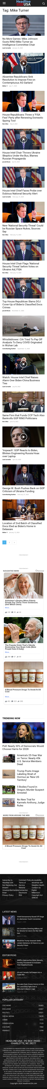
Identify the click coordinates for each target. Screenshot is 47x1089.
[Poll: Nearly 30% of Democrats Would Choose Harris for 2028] (23, 732)
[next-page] (14, 542)
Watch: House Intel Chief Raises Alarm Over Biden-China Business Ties (21, 380)
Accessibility (36, 880)
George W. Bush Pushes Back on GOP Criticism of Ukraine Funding (23, 490)
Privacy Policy (7, 895)
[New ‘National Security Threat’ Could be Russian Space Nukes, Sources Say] (23, 212)
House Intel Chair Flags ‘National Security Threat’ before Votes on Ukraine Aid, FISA (20, 266)
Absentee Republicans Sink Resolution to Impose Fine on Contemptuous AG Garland (18, 79)
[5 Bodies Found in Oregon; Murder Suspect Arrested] (8, 789)
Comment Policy (25, 880)
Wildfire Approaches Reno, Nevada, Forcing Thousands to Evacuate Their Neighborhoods (30, 962)
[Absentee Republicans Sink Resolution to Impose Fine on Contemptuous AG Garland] (23, 63)
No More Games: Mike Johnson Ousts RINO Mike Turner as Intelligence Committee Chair (20, 41)
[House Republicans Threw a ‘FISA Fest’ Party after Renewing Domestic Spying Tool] (23, 101)
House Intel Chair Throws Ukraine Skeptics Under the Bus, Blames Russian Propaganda (21, 155)
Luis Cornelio (6, 48)
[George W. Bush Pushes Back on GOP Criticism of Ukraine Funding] (23, 474)
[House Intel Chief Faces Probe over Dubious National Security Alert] (23, 177)
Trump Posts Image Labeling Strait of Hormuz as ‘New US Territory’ (28, 775)
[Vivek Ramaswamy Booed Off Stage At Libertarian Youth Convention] (8, 920)
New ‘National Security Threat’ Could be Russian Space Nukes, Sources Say (22, 228)
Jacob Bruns (6, 162)
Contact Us (36, 888)
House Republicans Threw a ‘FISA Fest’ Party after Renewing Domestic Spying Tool (22, 117)
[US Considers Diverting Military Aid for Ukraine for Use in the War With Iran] (8, 932)
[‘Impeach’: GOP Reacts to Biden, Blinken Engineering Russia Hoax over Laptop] (23, 436)
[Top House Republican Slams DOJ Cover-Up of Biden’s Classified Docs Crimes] (23, 288)
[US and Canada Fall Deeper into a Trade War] (8, 975)
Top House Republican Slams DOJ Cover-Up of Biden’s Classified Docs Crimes (22, 304)
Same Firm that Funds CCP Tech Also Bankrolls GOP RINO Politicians (23, 417)
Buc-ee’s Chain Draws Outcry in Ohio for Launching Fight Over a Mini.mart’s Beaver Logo (30, 986)
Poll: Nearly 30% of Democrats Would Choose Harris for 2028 (23, 748)
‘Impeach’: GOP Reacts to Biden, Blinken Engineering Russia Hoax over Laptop (20, 453)
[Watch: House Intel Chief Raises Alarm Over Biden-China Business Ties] (23, 364)
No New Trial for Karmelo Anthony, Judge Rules (30, 802)
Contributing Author (9, 348)
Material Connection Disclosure (23, 890)
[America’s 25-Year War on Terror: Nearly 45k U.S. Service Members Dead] (8, 758)
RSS (20, 895)
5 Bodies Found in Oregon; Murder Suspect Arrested (30, 789)
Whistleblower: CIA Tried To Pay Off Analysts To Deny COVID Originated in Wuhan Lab (22, 342)
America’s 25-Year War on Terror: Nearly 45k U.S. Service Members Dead (29, 760)
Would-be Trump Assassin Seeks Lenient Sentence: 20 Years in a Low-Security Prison (30, 943)
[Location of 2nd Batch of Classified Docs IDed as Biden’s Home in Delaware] (23, 509)
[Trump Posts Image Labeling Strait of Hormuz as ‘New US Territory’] (8, 774)
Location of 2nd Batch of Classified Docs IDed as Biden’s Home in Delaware (22, 526)
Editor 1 (4, 86)
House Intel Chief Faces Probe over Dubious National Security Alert (22, 192)
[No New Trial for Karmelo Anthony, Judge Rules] (8, 802)
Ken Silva (5, 124)
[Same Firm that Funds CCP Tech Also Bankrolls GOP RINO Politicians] (23, 401)
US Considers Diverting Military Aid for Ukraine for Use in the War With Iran (30, 931)
